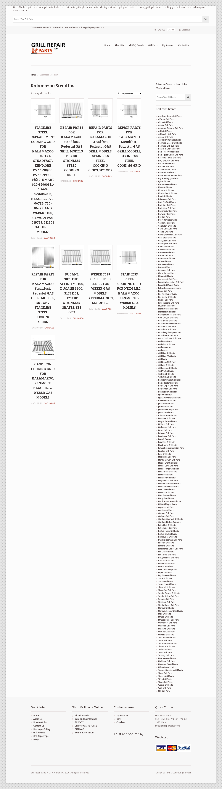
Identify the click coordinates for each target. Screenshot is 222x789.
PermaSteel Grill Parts (167, 537)
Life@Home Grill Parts (167, 445)
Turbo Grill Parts (165, 649)
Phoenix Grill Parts (166, 542)
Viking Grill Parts (165, 673)
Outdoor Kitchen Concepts (169, 522)
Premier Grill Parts (166, 545)
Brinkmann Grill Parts (167, 199)
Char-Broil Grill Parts (167, 237)
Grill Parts (153, 45)
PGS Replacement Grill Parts (170, 540)
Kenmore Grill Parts (166, 418)
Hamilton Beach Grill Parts (169, 380)
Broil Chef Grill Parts (167, 202)
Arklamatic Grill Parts (167, 134)
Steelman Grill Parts (166, 602)
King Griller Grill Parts (167, 421)
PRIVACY (79, 722)
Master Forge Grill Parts (168, 468)
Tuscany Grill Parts (166, 655)
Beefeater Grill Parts (167, 172)
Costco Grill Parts (165, 255)
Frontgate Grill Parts (167, 311)
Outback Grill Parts (166, 516)
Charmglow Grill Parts (167, 243)
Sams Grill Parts (165, 578)
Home (107, 45)
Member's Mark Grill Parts (169, 483)
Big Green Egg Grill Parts (169, 178)
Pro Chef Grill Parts (166, 551)
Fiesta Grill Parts (165, 291)
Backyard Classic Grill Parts (170, 143)
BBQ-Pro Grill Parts (166, 163)
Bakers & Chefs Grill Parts (169, 148)
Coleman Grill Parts (166, 249)
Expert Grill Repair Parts (168, 285)
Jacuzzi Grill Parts (165, 406)
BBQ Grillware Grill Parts (168, 160)
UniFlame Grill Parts (166, 661)
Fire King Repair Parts (167, 294)
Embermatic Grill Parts (167, 279)
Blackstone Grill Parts (167, 184)
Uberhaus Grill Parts (167, 658)
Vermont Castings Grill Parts (170, 670)
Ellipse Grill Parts (165, 276)
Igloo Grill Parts (165, 394)
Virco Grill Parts (165, 679)
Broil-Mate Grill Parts (167, 208)
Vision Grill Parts (165, 682)
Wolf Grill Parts (164, 688)
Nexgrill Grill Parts (166, 498)
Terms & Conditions (85, 732)
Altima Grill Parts (165, 122)
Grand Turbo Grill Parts (168, 335)
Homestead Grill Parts (167, 388)
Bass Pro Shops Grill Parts (169, 157)
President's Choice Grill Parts (170, 548)
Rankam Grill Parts (166, 560)
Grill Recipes (39, 732)
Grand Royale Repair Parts (169, 332)
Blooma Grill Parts (166, 190)
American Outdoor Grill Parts (170, 128)
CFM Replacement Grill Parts (170, 234)
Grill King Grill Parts (166, 353)
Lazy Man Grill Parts (166, 442)
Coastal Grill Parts (166, 246)
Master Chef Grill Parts (168, 463)
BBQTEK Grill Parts (166, 166)
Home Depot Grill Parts (168, 385)
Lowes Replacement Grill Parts (171, 448)
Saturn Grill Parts (165, 581)
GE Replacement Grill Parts (169, 314)
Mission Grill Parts (166, 492)
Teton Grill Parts (165, 640)
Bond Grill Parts (165, 196)
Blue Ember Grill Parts (167, 193)
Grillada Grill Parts (166, 365)
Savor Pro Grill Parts (167, 584)
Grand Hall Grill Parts (167, 326)
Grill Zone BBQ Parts (167, 362)
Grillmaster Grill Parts (167, 368)
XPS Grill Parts (164, 691)
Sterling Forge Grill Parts (168, 605)
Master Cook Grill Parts (168, 465)
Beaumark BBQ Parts (167, 169)
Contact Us (183, 45)
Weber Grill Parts (165, 685)
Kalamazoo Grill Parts (167, 415)
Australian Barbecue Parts (169, 140)
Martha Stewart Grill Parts (169, 460)
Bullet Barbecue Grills (167, 220)
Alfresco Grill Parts (166, 119)
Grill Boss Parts (165, 341)
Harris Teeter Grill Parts (168, 383)
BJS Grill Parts (164, 181)
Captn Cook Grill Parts (167, 228)
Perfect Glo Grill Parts (167, 534)
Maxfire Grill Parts (166, 474)
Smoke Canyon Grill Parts (169, 593)
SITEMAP (79, 729)
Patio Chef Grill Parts (167, 525)
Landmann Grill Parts (167, 436)
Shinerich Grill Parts (166, 587)
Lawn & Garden (164, 439)
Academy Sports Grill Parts (170, 116)
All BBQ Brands (136, 45)
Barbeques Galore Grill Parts (170, 155)
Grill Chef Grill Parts (166, 344)
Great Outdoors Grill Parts (169, 338)
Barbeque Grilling (41, 729)
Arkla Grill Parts (165, 131)
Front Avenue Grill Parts (168, 308)
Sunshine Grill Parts (166, 628)
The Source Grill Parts (167, 643)
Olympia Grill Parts (166, 507)
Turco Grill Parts (165, 652)
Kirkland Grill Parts (166, 424)
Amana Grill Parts (165, 125)
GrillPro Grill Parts (166, 371)
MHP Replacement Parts (168, 486)
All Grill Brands (82, 715)
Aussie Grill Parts (165, 137)
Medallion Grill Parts (167, 477)
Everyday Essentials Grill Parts (171, 282)
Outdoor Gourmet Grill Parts (170, 519)
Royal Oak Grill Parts (167, 575)
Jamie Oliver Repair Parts (169, 409)
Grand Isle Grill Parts (167, 329)
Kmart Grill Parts (165, 430)
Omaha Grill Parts (166, 510)
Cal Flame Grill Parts (166, 223)
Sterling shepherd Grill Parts (170, 611)
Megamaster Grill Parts (168, 480)
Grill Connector (164, 347)
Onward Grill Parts (166, 513)
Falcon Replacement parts (169, 288)
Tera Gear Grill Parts (167, 637)
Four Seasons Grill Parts (168, 303)
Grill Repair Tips (40, 736)
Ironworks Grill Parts (167, 400)
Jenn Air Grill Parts (166, 412)
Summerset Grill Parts (167, 622)
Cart (118, 718)
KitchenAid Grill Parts (167, 427)
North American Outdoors (169, 501)
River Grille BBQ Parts (167, 569)
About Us (119, 45)
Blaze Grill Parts (165, 187)
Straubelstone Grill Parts (168, 620)
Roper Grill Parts (165, 572)
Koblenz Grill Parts (166, 433)
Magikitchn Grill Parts (167, 457)
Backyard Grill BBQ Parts (169, 146)
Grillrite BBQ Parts (166, 374)
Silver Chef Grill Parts (167, 590)
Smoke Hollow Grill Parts (168, 596)
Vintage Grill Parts (166, 676)
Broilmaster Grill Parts (167, 211)
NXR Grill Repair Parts (167, 504)
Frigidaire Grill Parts (166, 305)
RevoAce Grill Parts (166, 566)
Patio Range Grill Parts (167, 528)
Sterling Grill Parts (166, 608)
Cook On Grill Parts (166, 252)
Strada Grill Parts (165, 617)
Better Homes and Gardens (170, 175)
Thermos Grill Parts (166, 646)
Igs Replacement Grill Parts (170, 397)
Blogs (36, 739)
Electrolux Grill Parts (166, 273)
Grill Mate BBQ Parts (167, 356)
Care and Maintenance (86, 718)
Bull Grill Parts (164, 217)
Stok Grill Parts (164, 614)
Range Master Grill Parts (168, 557)
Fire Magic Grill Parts (167, 297)
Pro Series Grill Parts (167, 554)
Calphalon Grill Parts (167, 226)
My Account (168, 45)
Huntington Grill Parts (167, 391)
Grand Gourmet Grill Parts (169, 323)
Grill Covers (163, 350)
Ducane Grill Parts (166, 264)
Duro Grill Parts (165, 267)
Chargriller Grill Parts (167, 240)
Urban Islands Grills (166, 667)
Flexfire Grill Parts (165, 300)
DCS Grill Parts (164, 261)
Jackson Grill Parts (166, 403)
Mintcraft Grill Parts (166, 489)
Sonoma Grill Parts (166, 599)
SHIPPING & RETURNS (86, 725)
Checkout (186, 30)
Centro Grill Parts (165, 231)
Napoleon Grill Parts (167, 495)
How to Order (40, 722)
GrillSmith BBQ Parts (167, 377)
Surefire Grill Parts (166, 634)
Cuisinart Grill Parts (166, 258)
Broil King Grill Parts (166, 205)
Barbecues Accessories (168, 151)
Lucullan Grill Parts (166, 451)
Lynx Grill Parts (164, 454)
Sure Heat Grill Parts (166, 631)
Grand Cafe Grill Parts (167, 320)
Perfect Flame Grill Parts (168, 531)
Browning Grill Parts (166, 214)
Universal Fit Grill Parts (168, 664)
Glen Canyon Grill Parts (168, 317)
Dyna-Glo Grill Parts (166, 270)
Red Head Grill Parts (166, 563)
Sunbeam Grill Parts (166, 625)
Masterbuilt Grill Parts (167, 471)
